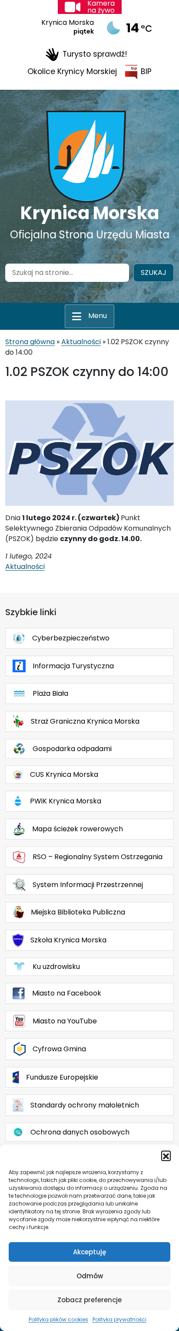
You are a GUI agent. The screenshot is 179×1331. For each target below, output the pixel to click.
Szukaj (153, 273)
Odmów (89, 1275)
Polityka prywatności (119, 1319)
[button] (166, 1155)
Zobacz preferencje (89, 1299)
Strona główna (30, 342)
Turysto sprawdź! (95, 54)
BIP (146, 71)
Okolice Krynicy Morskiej (72, 71)
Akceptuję (89, 1251)
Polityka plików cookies (58, 1319)
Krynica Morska (89, 213)
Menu (97, 316)
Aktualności (81, 342)
